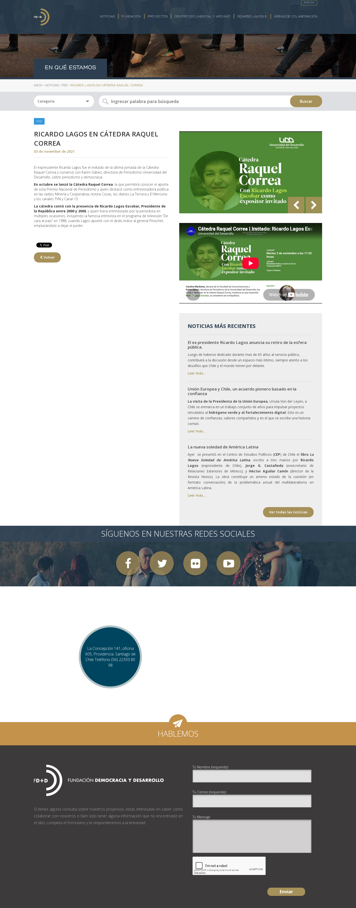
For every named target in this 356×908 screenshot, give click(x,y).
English (309, 2)
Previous (296, 205)
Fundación (131, 16)
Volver (49, 257)
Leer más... (197, 373)
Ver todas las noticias (288, 512)
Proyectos (158, 16)
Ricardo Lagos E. (252, 16)
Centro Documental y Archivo (202, 16)
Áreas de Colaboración (295, 16)
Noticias (107, 16)
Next (314, 205)
